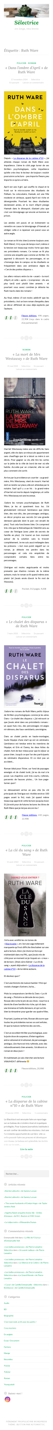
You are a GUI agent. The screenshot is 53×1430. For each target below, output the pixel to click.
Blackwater (11, 943)
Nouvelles (8, 1359)
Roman (32, 63)
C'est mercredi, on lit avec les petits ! (20, 1322)
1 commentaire (41, 1113)
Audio (6, 1303)
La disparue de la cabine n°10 (28, 158)
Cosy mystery (10, 1328)
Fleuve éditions (29, 315)
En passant (14, 82)
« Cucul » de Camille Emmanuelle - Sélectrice (23, 1284)
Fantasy (7, 1347)
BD (5, 1309)
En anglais (8, 1334)
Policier (21, 63)
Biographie (8, 1315)
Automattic (38, 1424)
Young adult (9, 1384)
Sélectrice (26, 22)
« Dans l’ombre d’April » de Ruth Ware (26, 70)
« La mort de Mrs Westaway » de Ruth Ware (26, 356)
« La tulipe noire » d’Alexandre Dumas (20, 1222)
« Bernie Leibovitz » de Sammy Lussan (20, 1191)
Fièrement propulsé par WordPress (26, 1421)
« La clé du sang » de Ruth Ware (26, 852)
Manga (7, 1353)
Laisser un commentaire (33, 82)
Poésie (7, 1365)
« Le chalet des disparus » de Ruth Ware (26, 624)
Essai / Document (11, 1340)
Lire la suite (31, 1149)
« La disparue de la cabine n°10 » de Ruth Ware (26, 1103)
